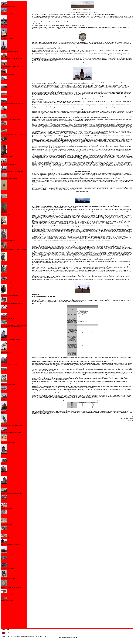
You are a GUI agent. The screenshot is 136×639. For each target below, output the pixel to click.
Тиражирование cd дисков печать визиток (36, 636)
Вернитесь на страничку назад (106, 178)
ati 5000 (3, 636)
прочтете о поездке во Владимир (74, 14)
